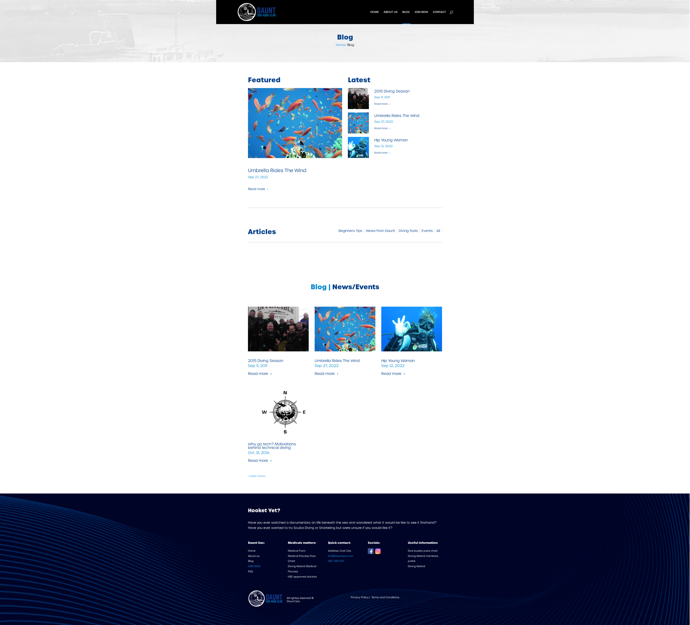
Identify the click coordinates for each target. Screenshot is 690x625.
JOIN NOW (421, 12)
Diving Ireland (416, 566)
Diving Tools (408, 231)
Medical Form (296, 550)
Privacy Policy (360, 597)
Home (374, 12)
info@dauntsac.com (340, 556)
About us (253, 556)
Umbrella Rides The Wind (277, 170)
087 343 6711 (336, 561)
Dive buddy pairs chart (423, 550)
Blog (406, 12)
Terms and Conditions (385, 597)
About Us (390, 12)
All (438, 231)
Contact (439, 12)
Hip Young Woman (391, 140)
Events (427, 231)
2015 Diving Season (392, 91)
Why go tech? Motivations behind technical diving (272, 446)
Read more (256, 189)
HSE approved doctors (302, 576)
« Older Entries (256, 476)
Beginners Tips (350, 231)
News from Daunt (380, 231)
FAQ (250, 571)
